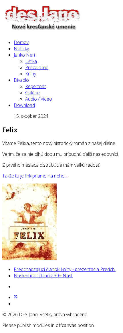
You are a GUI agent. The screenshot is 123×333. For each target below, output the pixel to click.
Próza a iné (36, 67)
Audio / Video (38, 99)
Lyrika (31, 61)
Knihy (30, 74)
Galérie (32, 92)
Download (24, 105)
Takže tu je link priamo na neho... (34, 176)
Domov (21, 42)
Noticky (21, 48)
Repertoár (35, 86)
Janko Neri (24, 55)
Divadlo (21, 80)
